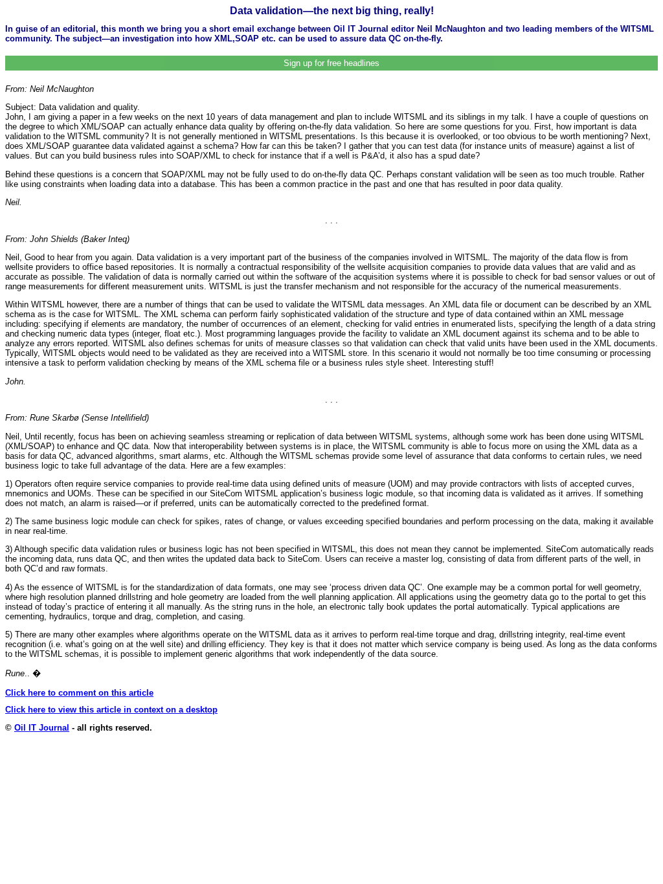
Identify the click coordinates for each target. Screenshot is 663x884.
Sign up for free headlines (331, 63)
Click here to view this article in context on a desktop (111, 709)
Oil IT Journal (41, 728)
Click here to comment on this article (79, 693)
